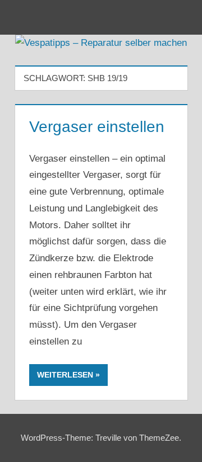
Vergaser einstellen (96, 126)
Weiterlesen (65, 374)
